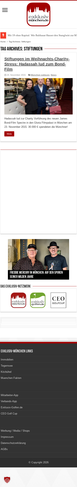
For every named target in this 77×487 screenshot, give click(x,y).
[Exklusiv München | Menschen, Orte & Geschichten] (38, 13)
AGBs (4, 449)
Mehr (9, 133)
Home (3, 42)
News (53, 75)
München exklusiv (40, 75)
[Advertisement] (38, 192)
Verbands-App (9, 401)
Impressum (7, 436)
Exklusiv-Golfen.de (12, 407)
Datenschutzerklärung (13, 443)
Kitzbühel (6, 371)
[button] (7, 480)
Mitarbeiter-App (9, 395)
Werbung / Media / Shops (15, 430)
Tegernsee (7, 365)
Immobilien (7, 359)
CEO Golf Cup (9, 413)
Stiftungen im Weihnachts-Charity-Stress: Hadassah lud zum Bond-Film (36, 64)
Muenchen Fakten (11, 377)
